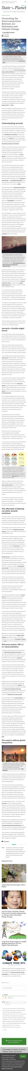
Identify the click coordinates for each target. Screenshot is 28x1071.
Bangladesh (18, 639)
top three (4, 803)
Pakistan (23, 639)
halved (3, 391)
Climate (4, 15)
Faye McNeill (11, 200)
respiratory (22, 178)
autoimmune (5, 180)
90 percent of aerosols (19, 187)
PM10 (19, 184)
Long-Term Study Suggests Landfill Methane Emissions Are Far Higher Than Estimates (14, 943)
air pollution (9, 847)
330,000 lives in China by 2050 (15, 694)
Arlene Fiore (17, 546)
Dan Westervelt (5, 557)
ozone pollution (19, 698)
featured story (16, 853)
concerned (4, 234)
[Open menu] (25, 2)
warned (11, 138)
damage (20, 685)
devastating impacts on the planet (10, 143)
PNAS (3, 737)
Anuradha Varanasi (9, 32)
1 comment (6, 36)
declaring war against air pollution (12, 652)
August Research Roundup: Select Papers (13, 886)
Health (8, 15)
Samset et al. (15, 476)
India (12, 105)
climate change (19, 849)
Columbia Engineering (11, 851)
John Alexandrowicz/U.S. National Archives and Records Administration (14, 264)
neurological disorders (16, 180)
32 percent (19, 658)
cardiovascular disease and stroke (12, 689)
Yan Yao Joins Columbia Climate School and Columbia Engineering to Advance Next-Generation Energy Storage (14, 914)
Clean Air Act (5, 358)
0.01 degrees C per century (10, 134)
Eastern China (5, 105)
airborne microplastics (7, 485)
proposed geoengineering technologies (11, 825)
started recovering (6, 393)
